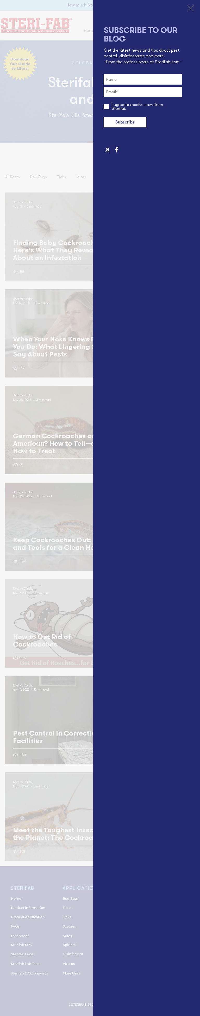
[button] (190, 8)
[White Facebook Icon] (116, 149)
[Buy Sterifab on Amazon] (107, 149)
